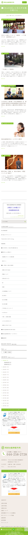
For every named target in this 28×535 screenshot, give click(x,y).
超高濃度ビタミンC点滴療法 (8, 512)
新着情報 (3, 243)
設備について (4, 510)
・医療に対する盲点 (6, 155)
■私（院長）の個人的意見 (7, 265)
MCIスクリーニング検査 (7, 515)
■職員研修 (3, 338)
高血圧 (9, 352)
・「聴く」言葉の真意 (6, 316)
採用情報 (3, 520)
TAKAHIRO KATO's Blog (8, 123)
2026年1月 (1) (7, 364)
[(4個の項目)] (2, 352)
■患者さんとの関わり (6, 252)
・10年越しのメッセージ (7, 308)
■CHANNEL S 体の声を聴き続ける (9, 19)
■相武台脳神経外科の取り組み (8, 329)
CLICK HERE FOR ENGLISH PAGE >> (17, 216)
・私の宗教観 (4, 299)
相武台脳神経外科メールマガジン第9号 (11, 139)
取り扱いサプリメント (6, 234)
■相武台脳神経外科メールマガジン (9, 333)
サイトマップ (4, 522)
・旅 (2, 282)
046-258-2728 (12, 466)
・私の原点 (3, 295)
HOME (7, 15)
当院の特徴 (4, 503)
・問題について (4, 274)
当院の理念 (4, 505)
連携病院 (3, 517)
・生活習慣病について (6, 291)
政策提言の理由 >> (21, 215)
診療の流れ (4, 508)
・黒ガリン (3, 261)
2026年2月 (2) (7, 362)
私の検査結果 (4, 230)
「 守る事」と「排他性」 (8, 69)
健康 (6, 352)
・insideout (5, 53)
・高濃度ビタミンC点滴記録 (7, 256)
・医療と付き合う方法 (6, 325)
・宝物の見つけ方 (5, 278)
